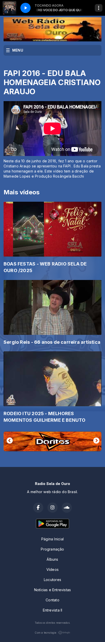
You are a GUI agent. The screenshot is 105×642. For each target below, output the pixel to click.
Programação (52, 549)
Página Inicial (52, 539)
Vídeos (52, 569)
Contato (52, 600)
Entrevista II (52, 610)
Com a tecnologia (45, 632)
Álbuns (52, 559)
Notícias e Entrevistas (52, 590)
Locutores (52, 579)
